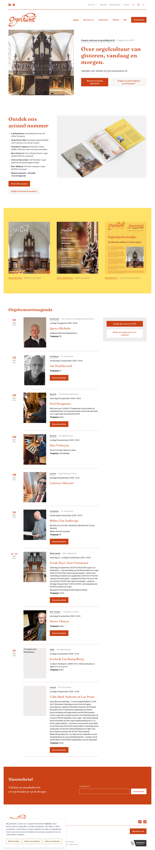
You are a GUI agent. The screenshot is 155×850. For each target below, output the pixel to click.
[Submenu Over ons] (96, 5)
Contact (126, 5)
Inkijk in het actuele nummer (24, 191)
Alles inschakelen (52, 841)
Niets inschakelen (32, 841)
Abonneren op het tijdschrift (95, 82)
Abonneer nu (138, 831)
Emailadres (84, 786)
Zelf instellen (13, 841)
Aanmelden (139, 20)
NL (143, 5)
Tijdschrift (103, 20)
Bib (125, 20)
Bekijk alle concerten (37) (124, 324)
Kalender (103, 5)
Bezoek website (59, 378)
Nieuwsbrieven (115, 5)
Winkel (116, 20)
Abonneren (88, 20)
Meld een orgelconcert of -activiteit (125, 333)
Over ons (91, 5)
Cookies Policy (73, 844)
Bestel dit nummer (19, 184)
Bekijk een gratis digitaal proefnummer (129, 82)
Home (76, 20)
